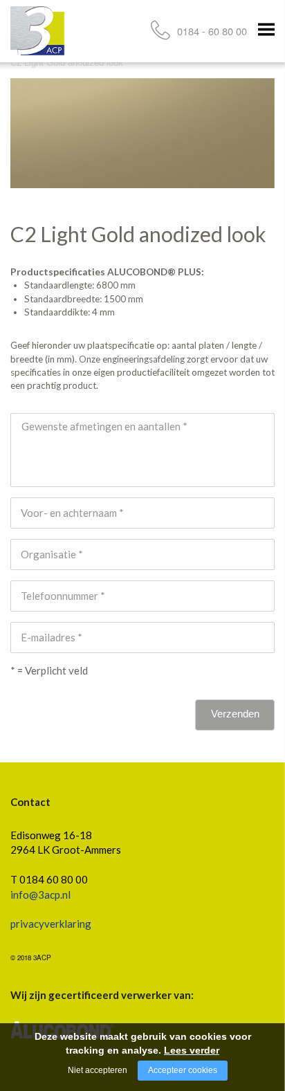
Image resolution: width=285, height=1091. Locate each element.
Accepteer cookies (182, 1070)
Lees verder (191, 1050)
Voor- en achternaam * (72, 512)
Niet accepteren (97, 1070)
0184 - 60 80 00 (212, 31)
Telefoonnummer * (63, 595)
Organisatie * (52, 554)
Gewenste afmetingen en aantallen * (104, 426)
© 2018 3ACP (30, 957)
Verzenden (235, 713)
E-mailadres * (51, 637)
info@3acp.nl (40, 894)
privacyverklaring (50, 923)
